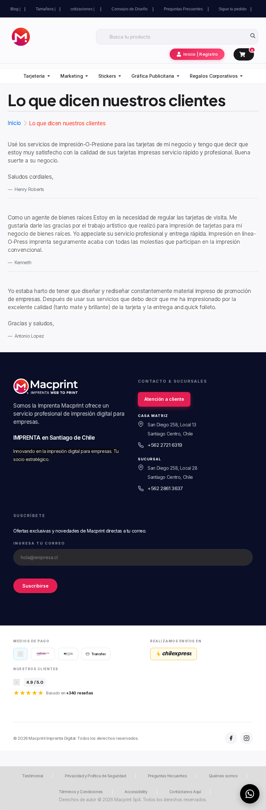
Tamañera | (45, 9)
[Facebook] (231, 738)
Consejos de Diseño (130, 9)
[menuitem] (36, 76)
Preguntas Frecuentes (184, 9)
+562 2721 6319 (165, 445)
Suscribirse (35, 585)
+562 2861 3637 (165, 488)
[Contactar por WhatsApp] (250, 794)
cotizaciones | (83, 9)
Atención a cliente (164, 399)
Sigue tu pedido (233, 9)
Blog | (15, 9)
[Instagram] (246, 738)
